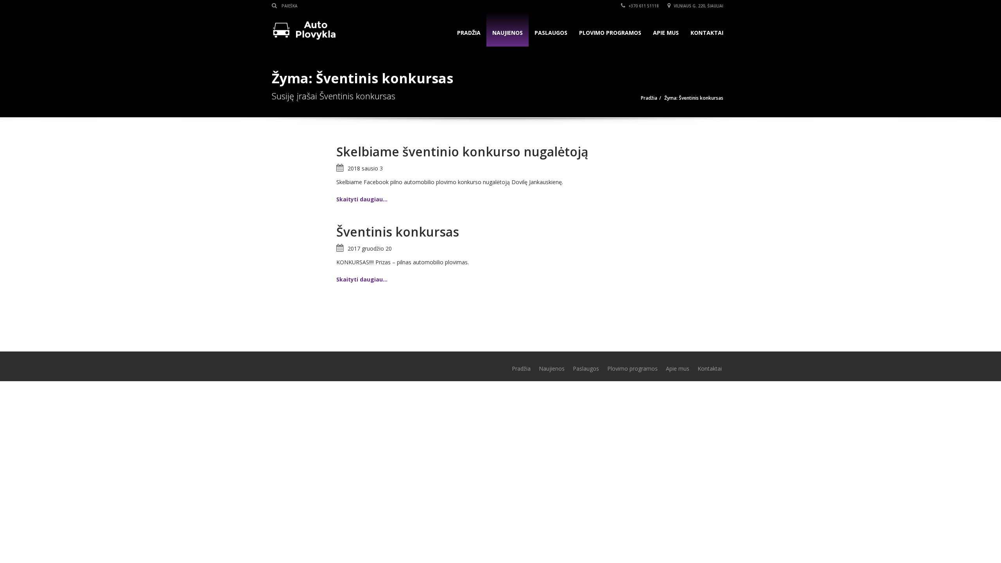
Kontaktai (707, 32)
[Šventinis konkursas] (301, 254)
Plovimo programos (610, 32)
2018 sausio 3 (365, 168)
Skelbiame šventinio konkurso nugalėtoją (462, 151)
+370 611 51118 (643, 6)
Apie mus (666, 32)
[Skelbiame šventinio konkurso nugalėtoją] (301, 174)
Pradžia (469, 32)
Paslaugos (551, 32)
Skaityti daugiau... (361, 199)
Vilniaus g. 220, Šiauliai (698, 6)
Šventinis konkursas (397, 231)
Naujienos (507, 32)
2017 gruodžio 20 (370, 248)
